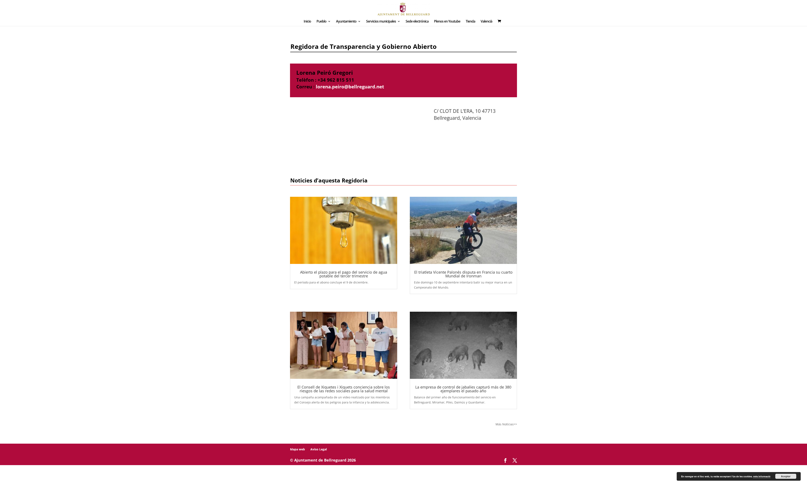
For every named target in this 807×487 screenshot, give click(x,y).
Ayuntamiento (346, 22)
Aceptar (786, 476)
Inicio (307, 22)
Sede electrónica (417, 22)
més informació (761, 476)
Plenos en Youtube (447, 22)
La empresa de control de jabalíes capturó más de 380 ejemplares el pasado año (463, 389)
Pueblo (321, 22)
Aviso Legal (318, 449)
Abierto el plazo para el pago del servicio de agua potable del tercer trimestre (343, 274)
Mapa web (297, 449)
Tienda (470, 22)
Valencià (486, 22)
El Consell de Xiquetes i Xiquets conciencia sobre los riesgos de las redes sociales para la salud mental (343, 389)
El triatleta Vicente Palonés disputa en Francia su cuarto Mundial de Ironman (463, 274)
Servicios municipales (381, 22)
